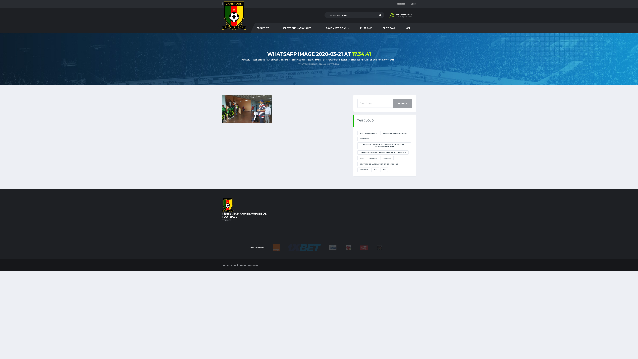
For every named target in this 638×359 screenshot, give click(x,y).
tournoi (364, 170)
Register (401, 4)
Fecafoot (263, 28)
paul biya (387, 158)
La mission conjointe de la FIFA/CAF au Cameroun (383, 152)
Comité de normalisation (395, 133)
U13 (375, 170)
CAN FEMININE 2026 (368, 133)
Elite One (366, 28)
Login (413, 4)
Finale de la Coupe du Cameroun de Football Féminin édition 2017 (384, 146)
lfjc (362, 158)
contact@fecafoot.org (406, 17)
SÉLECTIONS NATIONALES (296, 28)
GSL (408, 28)
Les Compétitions (335, 28)
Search (402, 103)
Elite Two (389, 28)
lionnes (373, 158)
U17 (384, 170)
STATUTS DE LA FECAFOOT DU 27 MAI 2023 (379, 164)
